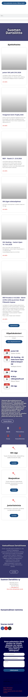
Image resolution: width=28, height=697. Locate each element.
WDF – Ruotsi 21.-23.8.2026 (12, 158)
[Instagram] (9, 628)
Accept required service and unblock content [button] (12, 691)
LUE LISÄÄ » (5, 82)
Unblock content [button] (7, 689)
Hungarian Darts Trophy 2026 (13, 115)
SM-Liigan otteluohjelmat (12, 201)
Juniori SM (15, 351)
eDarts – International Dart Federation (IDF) (12, 616)
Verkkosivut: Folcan (5, 633)
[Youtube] (6, 628)
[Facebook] (2, 628)
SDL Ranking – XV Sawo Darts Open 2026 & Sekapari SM (17, 360)
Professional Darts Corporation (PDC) (10, 621)
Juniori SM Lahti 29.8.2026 (12, 72)
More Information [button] (8, 687)
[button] (14, 20)
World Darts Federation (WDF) (8, 614)
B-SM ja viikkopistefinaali (17, 378)
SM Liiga (14, 371)
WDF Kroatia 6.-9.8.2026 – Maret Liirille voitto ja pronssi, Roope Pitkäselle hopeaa (14, 300)
